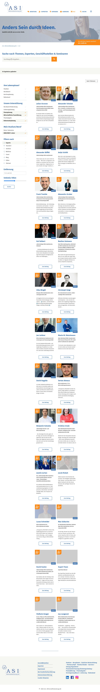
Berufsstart (7, 91)
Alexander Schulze (65, 104)
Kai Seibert (40, 241)
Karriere (66, 11)
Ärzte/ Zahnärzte (9, 130)
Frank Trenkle (41, 194)
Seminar (8, 148)
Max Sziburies (63, 522)
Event (7, 154)
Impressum (41, 669)
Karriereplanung (8, 94)
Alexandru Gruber (65, 194)
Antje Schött (63, 152)
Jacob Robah (63, 473)
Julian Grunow (42, 104)
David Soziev (41, 567)
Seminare (55, 11)
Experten (44, 11)
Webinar (8, 151)
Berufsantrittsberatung (10, 107)
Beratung (33, 11)
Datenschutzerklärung (45, 675)
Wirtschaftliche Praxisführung (12, 115)
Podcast (8, 163)
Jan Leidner (40, 335)
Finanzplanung (8, 112)
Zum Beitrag (45, 129)
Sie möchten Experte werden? (87, 42)
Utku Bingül (41, 290)
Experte (8, 143)
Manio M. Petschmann (66, 335)
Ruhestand (7, 97)
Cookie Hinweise (43, 678)
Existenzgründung (9, 109)
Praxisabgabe (8, 118)
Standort (8, 145)
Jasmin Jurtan (41, 473)
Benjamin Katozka (43, 426)
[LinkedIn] (67, 678)
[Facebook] (72, 678)
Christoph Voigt (64, 290)
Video (7, 160)
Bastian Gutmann (65, 241)
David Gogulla (41, 381)
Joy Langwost (63, 614)
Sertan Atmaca (64, 381)
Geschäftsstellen (43, 663)
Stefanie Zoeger (42, 614)
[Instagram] (76, 678)
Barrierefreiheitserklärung (46, 672)
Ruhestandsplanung (10, 120)
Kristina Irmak (63, 426)
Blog (7, 157)
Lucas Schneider (42, 522)
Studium (6, 89)
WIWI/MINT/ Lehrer (9, 133)
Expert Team (63, 567)
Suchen (9, 186)
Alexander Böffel (43, 152)
